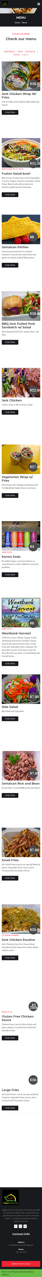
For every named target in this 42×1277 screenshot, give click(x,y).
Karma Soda (11, 556)
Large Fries (10, 1090)
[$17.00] (21, 459)
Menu (24, 22)
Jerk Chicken (12, 400)
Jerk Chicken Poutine (18, 940)
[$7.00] (21, 689)
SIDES (20, 52)
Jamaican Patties (15, 247)
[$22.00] (21, 382)
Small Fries (10, 860)
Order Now (10, 112)
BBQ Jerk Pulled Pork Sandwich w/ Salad (18, 325)
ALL (25, 55)
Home (17, 22)
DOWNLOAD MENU (21, 34)
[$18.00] (21, 76)
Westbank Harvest (16, 633)
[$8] (21, 229)
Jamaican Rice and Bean (21, 783)
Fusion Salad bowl (16, 173)
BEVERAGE (30, 52)
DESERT (17, 55)
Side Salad (10, 707)
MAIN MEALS (9, 52)
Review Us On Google (21, 1264)
